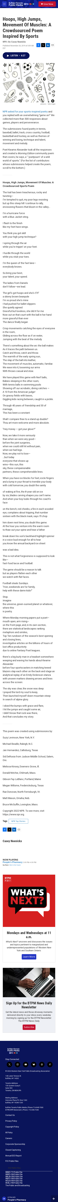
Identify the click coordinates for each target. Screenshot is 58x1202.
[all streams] (54, 1198)
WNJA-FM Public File (14, 1177)
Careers (8, 1138)
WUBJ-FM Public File (14, 1183)
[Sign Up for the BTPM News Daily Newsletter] (29, 982)
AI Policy (9, 1133)
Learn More (29, 956)
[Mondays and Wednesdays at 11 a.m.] (29, 901)
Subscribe (29, 1027)
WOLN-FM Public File (14, 1181)
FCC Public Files (11, 1161)
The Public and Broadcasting (17, 1185)
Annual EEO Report (13, 1156)
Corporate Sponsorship (15, 1144)
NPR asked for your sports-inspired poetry (25, 111)
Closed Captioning (13, 1150)
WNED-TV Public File (13, 1172)
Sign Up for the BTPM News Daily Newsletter (29, 1005)
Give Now (48, 4)
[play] (4, 1198)
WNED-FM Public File (14, 1174)
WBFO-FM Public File (14, 1179)
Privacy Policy (11, 1121)
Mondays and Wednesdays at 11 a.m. (29, 935)
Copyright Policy (12, 1127)
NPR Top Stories (18, 821)
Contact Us (10, 1115)
